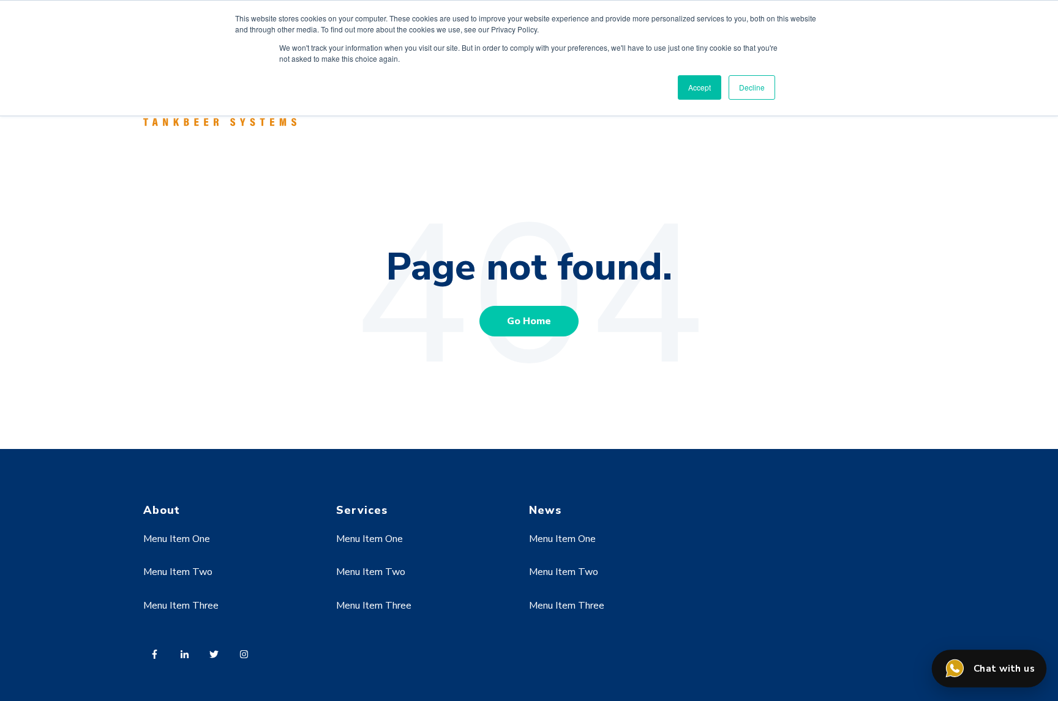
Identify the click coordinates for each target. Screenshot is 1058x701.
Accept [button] (699, 87)
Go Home (529, 321)
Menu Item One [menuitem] (176, 539)
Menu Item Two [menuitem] (177, 572)
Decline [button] (752, 87)
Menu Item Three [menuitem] (181, 605)
